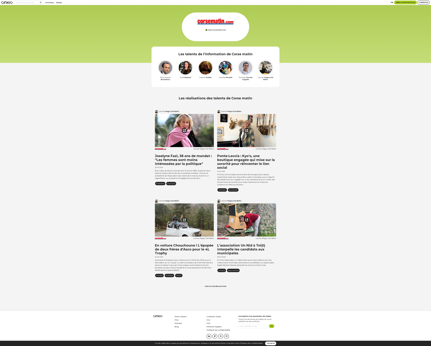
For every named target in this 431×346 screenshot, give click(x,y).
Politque (171, 183)
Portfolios (49, 2)
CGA (208, 323)
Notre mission (181, 316)
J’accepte (271, 343)
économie (233, 190)
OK (271, 326)
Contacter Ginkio (214, 316)
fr (392, 2)
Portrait (222, 190)
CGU (208, 320)
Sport (178, 275)
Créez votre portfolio (405, 2)
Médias (59, 2)
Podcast (178, 323)
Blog (177, 327)
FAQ (176, 320)
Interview (160, 183)
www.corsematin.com (217, 30)
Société (159, 275)
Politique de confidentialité (251, 343)
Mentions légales (214, 327)
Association (233, 270)
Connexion (423, 2)
